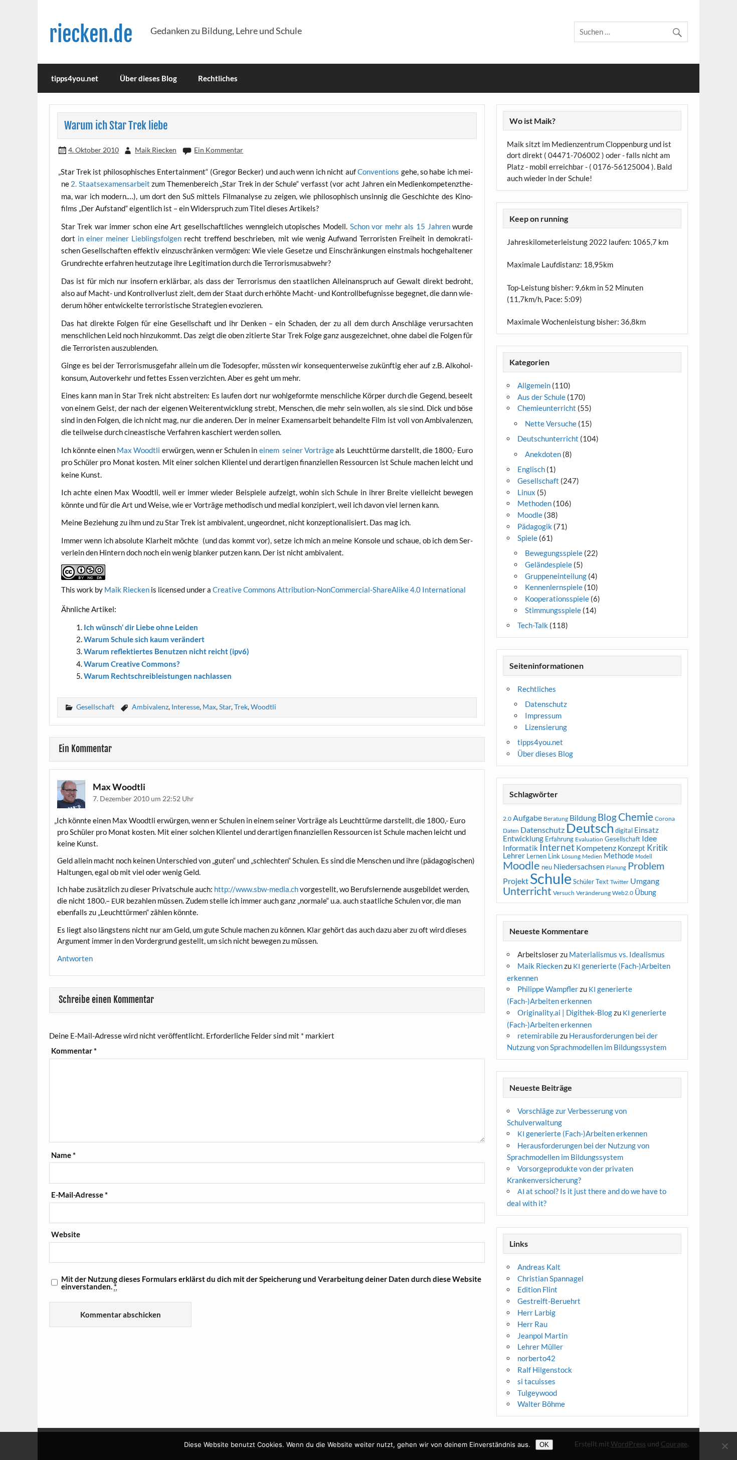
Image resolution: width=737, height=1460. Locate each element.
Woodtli (263, 706)
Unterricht (527, 891)
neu (546, 867)
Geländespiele (548, 564)
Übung (645, 892)
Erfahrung (559, 839)
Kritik (657, 848)
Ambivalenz (150, 706)
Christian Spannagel (550, 1278)
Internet (557, 847)
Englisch (531, 469)
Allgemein (533, 385)
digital (624, 830)
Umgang (644, 881)
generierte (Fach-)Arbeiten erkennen (582, 1133)
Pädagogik (534, 526)
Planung (616, 867)
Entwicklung (523, 838)
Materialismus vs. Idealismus (617, 954)
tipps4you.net (74, 78)
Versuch (564, 893)
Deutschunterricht (548, 438)
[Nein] (724, 1446)
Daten (511, 830)
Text (602, 882)
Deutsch (590, 827)
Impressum (543, 715)
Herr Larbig (536, 1312)
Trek (241, 706)
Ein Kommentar (218, 149)
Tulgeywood (537, 1392)
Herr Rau (532, 1324)
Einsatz (646, 830)
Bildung (583, 817)
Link (554, 856)
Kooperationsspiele (557, 598)
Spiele (527, 537)
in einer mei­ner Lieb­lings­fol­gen (129, 238)
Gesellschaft (95, 706)
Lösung (571, 856)
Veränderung (593, 893)
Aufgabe (527, 817)
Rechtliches (218, 78)
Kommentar (74, 1051)
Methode (619, 855)
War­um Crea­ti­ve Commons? (131, 663)
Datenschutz (546, 703)
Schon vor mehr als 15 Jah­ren (400, 226)
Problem (646, 865)
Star (225, 706)
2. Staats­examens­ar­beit (110, 183)
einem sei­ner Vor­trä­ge (297, 450)
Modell (643, 856)
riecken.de (90, 34)
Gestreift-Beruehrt (549, 1300)
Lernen (536, 856)
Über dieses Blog (148, 78)
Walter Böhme (541, 1403)
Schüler (583, 882)
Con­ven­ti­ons (378, 171)
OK (544, 1444)
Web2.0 (622, 893)
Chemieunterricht (546, 407)
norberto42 (536, 1358)
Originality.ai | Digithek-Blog (564, 1012)
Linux (526, 492)
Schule (551, 878)
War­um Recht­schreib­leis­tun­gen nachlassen (158, 675)
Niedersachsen (579, 866)
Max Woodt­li (138, 450)
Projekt (515, 881)
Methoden (534, 503)
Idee (649, 838)
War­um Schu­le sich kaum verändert (144, 639)
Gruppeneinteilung (556, 575)
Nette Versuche (551, 423)
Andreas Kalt (539, 1266)
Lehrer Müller (540, 1346)
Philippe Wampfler (547, 988)
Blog (607, 817)
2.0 (507, 818)
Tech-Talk (532, 625)
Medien (592, 856)
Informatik (520, 847)
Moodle (529, 514)
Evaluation (589, 839)
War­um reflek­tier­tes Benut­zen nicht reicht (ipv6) (166, 651)
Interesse (185, 706)
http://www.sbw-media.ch (256, 889)
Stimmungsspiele (553, 610)
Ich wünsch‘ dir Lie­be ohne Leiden (141, 627)
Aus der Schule (541, 396)
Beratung (555, 818)
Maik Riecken (155, 149)
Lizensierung (546, 727)
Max (209, 706)
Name (63, 1155)
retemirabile (538, 1035)
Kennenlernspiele (554, 587)
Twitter (619, 882)
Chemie (635, 817)
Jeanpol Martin (542, 1335)
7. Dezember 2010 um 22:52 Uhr (143, 798)
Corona (665, 818)
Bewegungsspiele (554, 552)
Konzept (631, 848)
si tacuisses (536, 1381)
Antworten (75, 958)
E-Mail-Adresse (79, 1195)
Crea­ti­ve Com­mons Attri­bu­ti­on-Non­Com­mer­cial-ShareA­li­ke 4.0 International (339, 589)
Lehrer (514, 855)
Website (65, 1234)
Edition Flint (537, 1289)
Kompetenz (596, 847)
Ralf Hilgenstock (544, 1369)
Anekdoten (543, 454)
